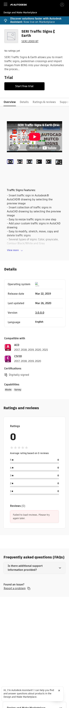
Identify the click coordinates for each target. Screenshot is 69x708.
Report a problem (15, 588)
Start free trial (24, 86)
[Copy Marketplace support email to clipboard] (28, 588)
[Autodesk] (19, 5)
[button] (34, 568)
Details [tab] (24, 102)
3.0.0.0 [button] (39, 313)
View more (13, 250)
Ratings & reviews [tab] (44, 102)
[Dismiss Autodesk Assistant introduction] (59, 690)
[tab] (11, 166)
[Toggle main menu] (6, 4)
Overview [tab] (10, 102)
